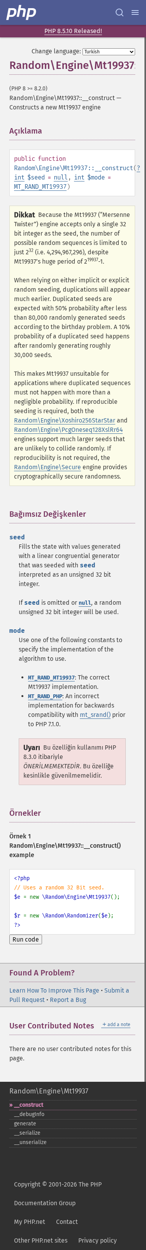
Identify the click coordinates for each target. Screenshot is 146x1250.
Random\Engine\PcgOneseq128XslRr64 (68, 429)
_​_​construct (28, 1105)
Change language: (56, 51)
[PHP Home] (21, 12)
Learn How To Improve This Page (54, 990)
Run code (25, 939)
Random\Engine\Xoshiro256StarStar (64, 420)
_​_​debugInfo (29, 1114)
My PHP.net (29, 1221)
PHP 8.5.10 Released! (73, 31)
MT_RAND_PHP (45, 696)
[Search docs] (119, 12)
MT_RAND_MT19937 (40, 186)
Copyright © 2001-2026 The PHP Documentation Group (58, 1194)
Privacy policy (97, 1240)
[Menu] (135, 12)
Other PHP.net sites (40, 1240)
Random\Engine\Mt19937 (48, 1091)
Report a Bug (68, 1000)
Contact (67, 1221)
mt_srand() (95, 714)
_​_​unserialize (30, 1142)
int (19, 177)
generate (25, 1123)
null (61, 177)
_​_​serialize (27, 1133)
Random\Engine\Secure (47, 467)
